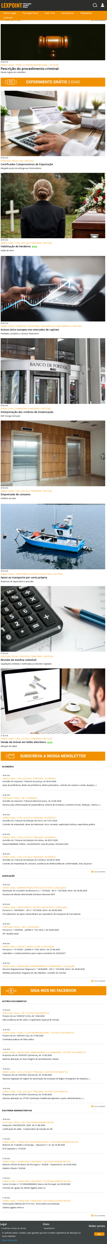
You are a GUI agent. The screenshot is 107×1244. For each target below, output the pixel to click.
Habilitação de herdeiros (16, 246)
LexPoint (8, 17)
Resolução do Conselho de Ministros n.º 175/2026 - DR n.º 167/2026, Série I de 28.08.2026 (45, 890)
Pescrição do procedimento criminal (30, 68)
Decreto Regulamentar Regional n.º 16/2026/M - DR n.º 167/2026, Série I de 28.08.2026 (44, 969)
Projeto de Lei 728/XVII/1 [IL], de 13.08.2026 (23, 1035)
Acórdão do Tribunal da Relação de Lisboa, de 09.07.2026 (30, 840)
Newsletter (86, 13)
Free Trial (50, 13)
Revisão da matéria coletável (18, 659)
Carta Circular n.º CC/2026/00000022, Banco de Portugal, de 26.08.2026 (36, 1184)
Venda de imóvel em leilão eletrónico (23, 742)
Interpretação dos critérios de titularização (27, 412)
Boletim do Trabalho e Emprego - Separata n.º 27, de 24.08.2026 (34, 1145)
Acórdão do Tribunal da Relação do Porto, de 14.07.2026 (30, 820)
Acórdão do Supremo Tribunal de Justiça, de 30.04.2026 (29, 781)
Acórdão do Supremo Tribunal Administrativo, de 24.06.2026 (32, 801)
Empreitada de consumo (16, 494)
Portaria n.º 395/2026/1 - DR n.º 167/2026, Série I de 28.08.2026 (32, 910)
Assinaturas (67, 13)
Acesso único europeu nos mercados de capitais (30, 329)
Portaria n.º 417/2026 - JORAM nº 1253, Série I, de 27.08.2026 (31, 949)
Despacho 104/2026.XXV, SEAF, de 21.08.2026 (24, 1125)
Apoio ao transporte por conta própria (24, 577)
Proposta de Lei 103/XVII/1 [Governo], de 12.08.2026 (27, 1055)
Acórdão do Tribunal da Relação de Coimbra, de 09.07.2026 (31, 860)
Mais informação (9, 1240)
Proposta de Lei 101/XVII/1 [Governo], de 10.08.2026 (27, 1094)
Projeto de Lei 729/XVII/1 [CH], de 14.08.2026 (23, 1016)
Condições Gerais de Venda (13, 1228)
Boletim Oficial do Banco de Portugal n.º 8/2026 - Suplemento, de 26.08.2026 (39, 1164)
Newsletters (49, 1228)
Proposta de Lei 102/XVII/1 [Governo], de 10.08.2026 (27, 1075)
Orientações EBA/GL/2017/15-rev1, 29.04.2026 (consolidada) (31, 1203)
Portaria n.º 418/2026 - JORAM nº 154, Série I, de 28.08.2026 (31, 930)
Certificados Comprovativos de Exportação (27, 164)
